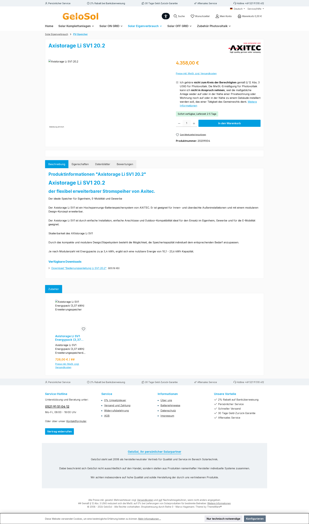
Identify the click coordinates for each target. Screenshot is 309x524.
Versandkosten (145, 500)
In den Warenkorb (229, 123)
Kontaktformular (76, 421)
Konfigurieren (255, 518)
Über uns (166, 400)
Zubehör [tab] (53, 289)
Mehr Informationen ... (149, 518)
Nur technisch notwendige (223, 518)
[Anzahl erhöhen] (194, 123)
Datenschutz (168, 410)
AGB (107, 415)
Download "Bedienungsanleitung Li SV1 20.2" (79, 268)
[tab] (56, 164)
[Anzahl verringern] (179, 123)
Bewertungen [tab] (125, 164)
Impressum (167, 415)
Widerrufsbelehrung (116, 410)
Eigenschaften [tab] (80, 164)
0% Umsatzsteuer (115, 400)
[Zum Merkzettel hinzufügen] (83, 329)
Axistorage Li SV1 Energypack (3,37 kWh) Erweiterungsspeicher (71, 338)
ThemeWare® (214, 506)
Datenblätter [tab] (102, 164)
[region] (109, 94)
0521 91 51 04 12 (57, 406)
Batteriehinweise (170, 405)
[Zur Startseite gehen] (80, 16)
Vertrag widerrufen (59, 431)
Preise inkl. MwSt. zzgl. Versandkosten (196, 73)
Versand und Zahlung (117, 405)
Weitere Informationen (219, 503)
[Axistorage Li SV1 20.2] (108, 94)
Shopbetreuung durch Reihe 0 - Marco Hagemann (167, 506)
